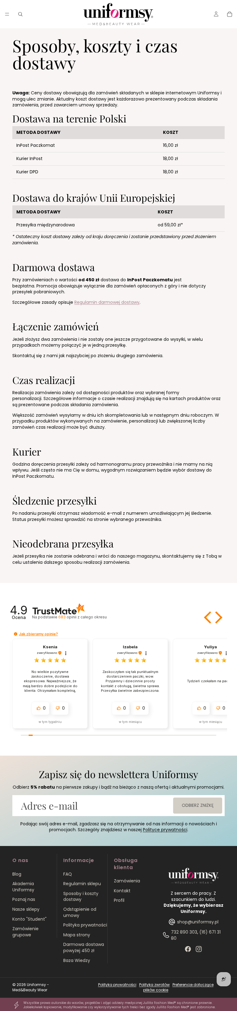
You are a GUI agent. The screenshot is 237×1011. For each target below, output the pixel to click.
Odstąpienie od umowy (79, 912)
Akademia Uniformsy (23, 887)
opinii (82, 617)
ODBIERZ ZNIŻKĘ (198, 805)
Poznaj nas (23, 899)
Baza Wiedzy (76, 960)
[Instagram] (198, 949)
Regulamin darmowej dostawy (106, 302)
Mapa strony (76, 935)
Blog (16, 874)
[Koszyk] (229, 14)
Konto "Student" (29, 919)
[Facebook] (188, 949)
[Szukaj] (20, 14)
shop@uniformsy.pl (197, 922)
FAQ (67, 874)
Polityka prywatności (85, 925)
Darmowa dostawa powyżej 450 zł (83, 947)
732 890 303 (184, 932)
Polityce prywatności (165, 830)
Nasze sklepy (26, 909)
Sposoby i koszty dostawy (80, 896)
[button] (208, 617)
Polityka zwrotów (154, 984)
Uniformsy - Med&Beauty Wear (30, 987)
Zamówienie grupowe (25, 932)
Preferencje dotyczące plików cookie (178, 987)
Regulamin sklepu (82, 884)
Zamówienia (127, 881)
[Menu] (7, 14)
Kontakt (122, 891)
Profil (119, 900)
